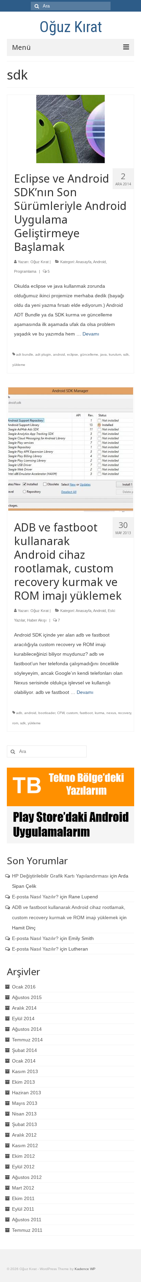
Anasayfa (83, 262)
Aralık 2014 (24, 1008)
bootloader (46, 713)
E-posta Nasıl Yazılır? (35, 896)
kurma (99, 713)
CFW (60, 713)
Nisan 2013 (24, 1113)
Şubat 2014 (24, 1050)
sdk (126, 354)
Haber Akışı (37, 620)
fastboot (86, 713)
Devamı (90, 334)
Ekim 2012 (23, 1156)
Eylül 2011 (23, 1209)
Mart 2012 (23, 1188)
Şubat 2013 (24, 1124)
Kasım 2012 (25, 1145)
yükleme (18, 365)
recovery (124, 713)
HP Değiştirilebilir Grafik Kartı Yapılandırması (60, 876)
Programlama (25, 271)
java (103, 354)
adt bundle (24, 354)
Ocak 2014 (24, 1061)
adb (19, 713)
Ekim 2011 (23, 1198)
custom (72, 713)
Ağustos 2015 (27, 997)
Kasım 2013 (25, 1071)
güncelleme (89, 354)
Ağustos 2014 (27, 1029)
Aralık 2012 (24, 1135)
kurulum (115, 354)
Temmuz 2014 (27, 1039)
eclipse (72, 354)
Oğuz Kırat (70, 27)
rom (15, 723)
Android (99, 262)
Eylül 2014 (23, 1018)
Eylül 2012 (23, 1166)
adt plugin (43, 354)
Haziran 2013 (26, 1092)
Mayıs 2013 (24, 1103)
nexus (111, 713)
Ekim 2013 (23, 1082)
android (59, 354)
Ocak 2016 (24, 986)
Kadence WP (85, 1269)
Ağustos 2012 (27, 1177)
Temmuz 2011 (27, 1230)
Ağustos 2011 (26, 1219)
